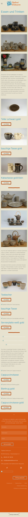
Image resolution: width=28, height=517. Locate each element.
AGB (25, 483)
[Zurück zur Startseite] (14, 3)
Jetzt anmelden (7, 444)
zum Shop (6, 124)
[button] (2, 3)
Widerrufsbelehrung (22, 486)
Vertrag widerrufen (19, 477)
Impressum (9, 483)
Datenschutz (18, 483)
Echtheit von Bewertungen (20, 488)
